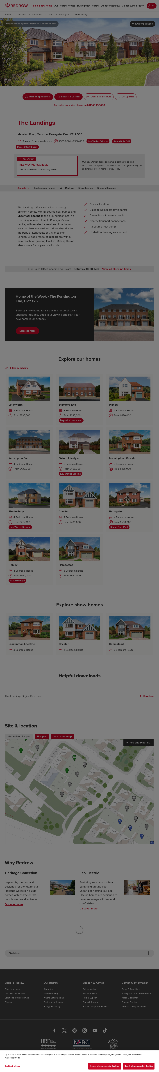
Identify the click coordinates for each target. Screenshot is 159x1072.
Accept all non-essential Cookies (104, 1066)
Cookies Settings (12, 1066)
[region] (79, 1061)
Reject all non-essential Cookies (139, 1066)
